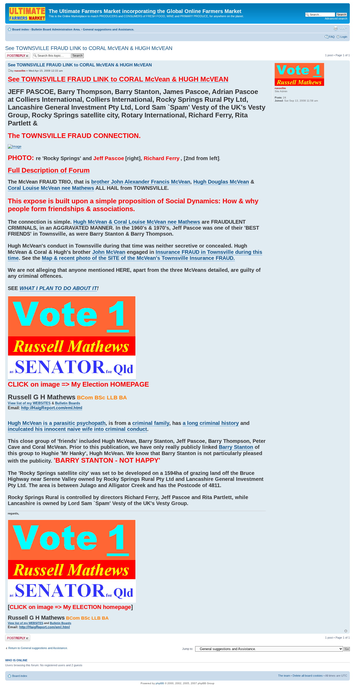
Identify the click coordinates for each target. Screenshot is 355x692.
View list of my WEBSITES (29, 403)
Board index (20, 29)
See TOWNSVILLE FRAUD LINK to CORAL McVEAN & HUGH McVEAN (88, 48)
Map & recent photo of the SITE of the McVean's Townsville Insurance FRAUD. (138, 258)
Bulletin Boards (67, 403)
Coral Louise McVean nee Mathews (51, 188)
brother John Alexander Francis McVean (140, 182)
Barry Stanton (236, 447)
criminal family (150, 423)
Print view (335, 28)
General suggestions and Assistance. (108, 29)
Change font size (343, 28)
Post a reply (12, 53)
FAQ (332, 36)
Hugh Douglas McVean (221, 182)
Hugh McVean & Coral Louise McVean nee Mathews (136, 222)
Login (343, 36)
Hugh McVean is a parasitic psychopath (57, 423)
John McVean (108, 252)
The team (284, 675)
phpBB (160, 683)
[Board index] (27, 12)
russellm (19, 70)
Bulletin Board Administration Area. (55, 29)
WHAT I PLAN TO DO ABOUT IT (58, 288)
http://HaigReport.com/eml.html (51, 408)
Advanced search (336, 18)
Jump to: (187, 648)
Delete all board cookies (308, 675)
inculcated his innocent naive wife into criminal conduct (77, 429)
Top (345, 631)
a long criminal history (211, 423)
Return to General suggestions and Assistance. (38, 648)
